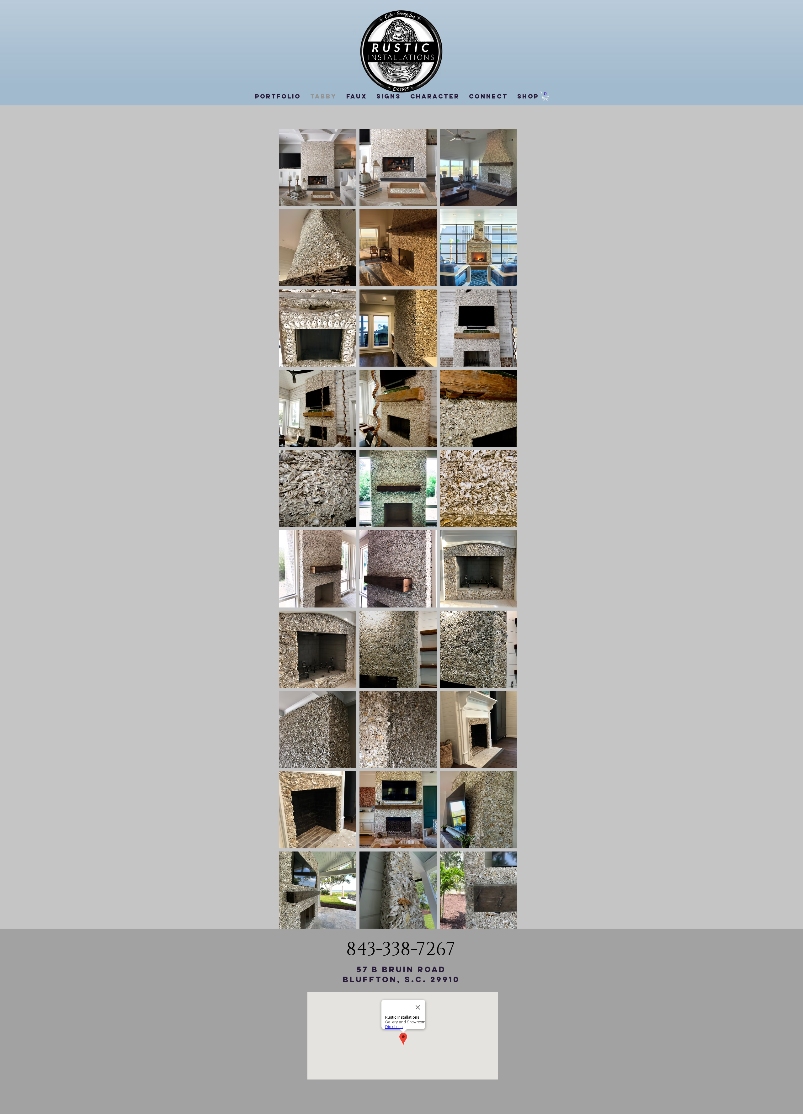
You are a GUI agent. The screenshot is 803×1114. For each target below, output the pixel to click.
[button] (545, 96)
